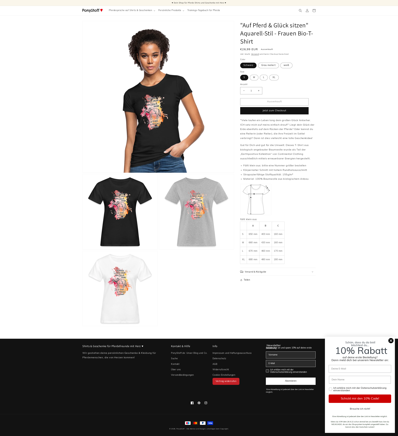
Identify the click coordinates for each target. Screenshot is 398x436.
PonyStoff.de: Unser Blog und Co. (189, 353)
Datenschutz (219, 359)
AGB (215, 364)
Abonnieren (290, 381)
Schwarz (248, 65)
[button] (131, 10)
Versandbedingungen (182, 375)
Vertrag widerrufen (226, 381)
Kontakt (175, 364)
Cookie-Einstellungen (224, 375)
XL (274, 77)
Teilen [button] (247, 280)
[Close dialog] (391, 340)
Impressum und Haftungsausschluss (232, 353)
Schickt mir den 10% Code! (360, 398)
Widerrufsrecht (221, 370)
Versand (255, 54)
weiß (286, 65)
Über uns (176, 370)
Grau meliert (268, 65)
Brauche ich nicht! (360, 409)
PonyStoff (180, 429)
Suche (174, 359)
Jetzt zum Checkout (274, 111)
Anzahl (243, 84)
